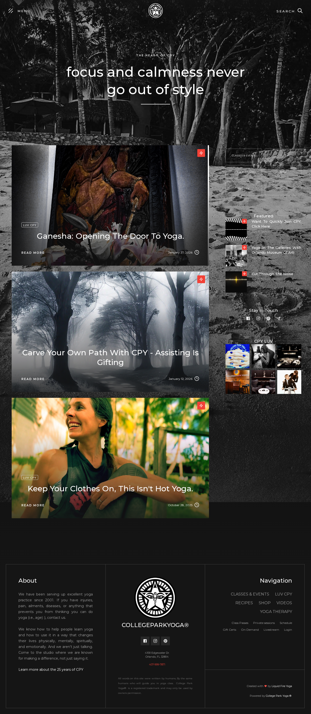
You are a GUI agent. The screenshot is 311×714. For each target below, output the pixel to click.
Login (288, 629)
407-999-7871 (157, 664)
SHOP (265, 603)
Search (285, 11)
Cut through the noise (272, 274)
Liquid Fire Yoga (282, 686)
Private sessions (264, 623)
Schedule (286, 623)
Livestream (271, 629)
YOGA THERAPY (276, 611)
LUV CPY (277, 231)
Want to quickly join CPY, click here (276, 224)
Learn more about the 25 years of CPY (50, 669)
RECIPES (244, 603)
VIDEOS (284, 603)
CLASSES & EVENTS (284, 258)
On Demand (250, 629)
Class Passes (240, 623)
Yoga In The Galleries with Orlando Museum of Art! (276, 250)
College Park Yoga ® (279, 695)
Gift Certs (229, 629)
